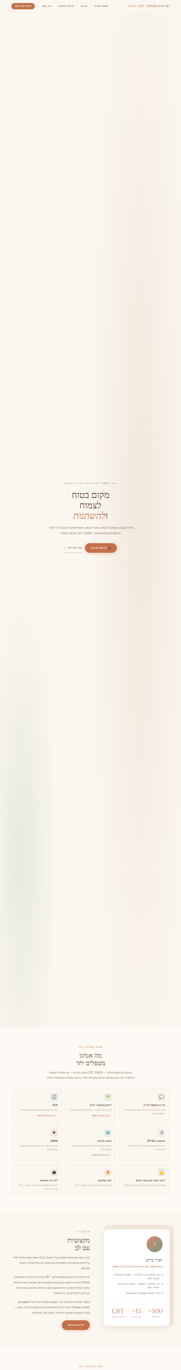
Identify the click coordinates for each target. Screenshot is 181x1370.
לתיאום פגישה (76, 1325)
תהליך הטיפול (66, 6)
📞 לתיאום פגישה (100, 548)
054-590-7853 (23, 6)
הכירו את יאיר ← (73, 548)
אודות (84, 6)
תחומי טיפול (101, 6)
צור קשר (46, 6)
